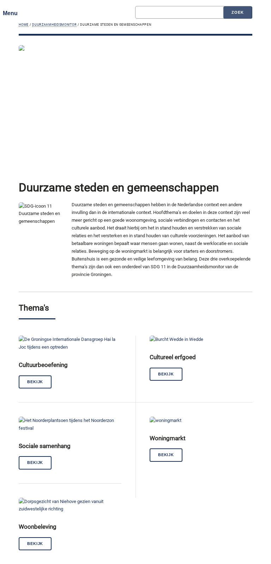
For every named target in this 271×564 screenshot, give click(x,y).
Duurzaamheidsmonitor (54, 24)
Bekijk (35, 382)
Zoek (237, 12)
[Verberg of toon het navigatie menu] (12, 13)
